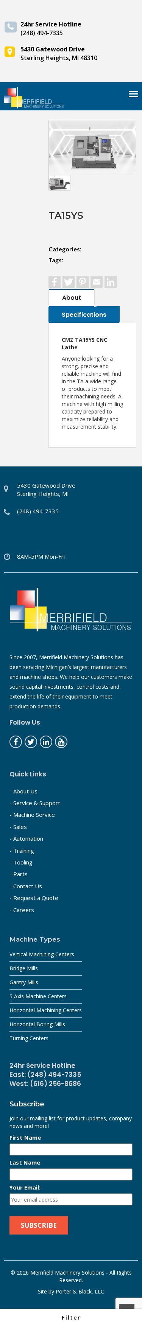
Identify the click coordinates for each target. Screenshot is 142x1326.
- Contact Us (25, 886)
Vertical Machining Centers (41, 954)
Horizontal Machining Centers (45, 1010)
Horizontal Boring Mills (37, 1024)
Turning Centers (28, 1038)
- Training (21, 850)
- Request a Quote (33, 898)
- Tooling (21, 862)
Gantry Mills (23, 982)
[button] (71, 1317)
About (71, 297)
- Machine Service (32, 814)
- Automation (26, 838)
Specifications (84, 314)
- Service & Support (34, 803)
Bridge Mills (23, 968)
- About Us (23, 791)
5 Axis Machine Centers (38, 996)
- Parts (18, 874)
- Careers (21, 910)
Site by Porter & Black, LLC (71, 1291)
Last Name (24, 1162)
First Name (25, 1137)
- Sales (18, 826)
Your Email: (25, 1187)
